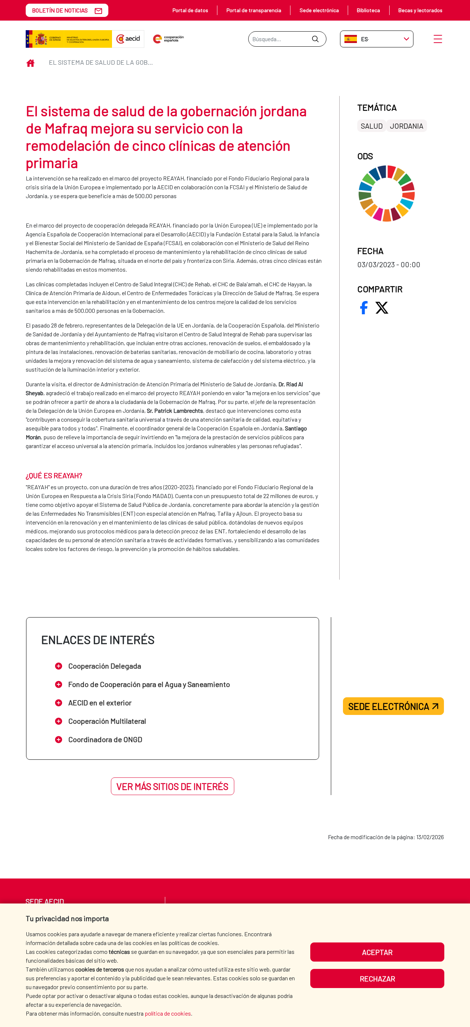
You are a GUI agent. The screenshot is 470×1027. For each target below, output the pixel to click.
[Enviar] (315, 38)
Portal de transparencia (254, 10)
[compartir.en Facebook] (363, 307)
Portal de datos (190, 10)
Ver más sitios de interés (172, 786)
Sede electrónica (319, 10)
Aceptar (377, 952)
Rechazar (377, 978)
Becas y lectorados (420, 10)
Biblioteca (368, 10)
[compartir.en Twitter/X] (381, 307)
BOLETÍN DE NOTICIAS (60, 10)
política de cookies (168, 1013)
